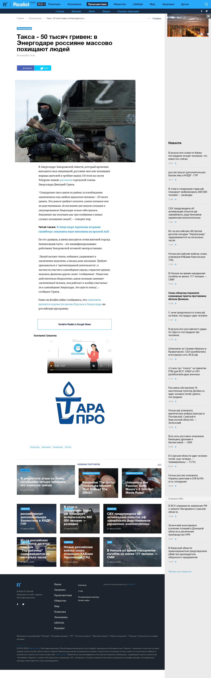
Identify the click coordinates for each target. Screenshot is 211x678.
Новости (25, 470)
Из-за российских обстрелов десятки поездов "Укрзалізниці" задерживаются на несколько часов (186, 236)
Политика (54, 4)
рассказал (66, 180)
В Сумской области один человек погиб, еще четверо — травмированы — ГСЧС (187, 458)
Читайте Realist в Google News (74, 324)
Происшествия (97, 4)
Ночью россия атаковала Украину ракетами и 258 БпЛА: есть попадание (186, 478)
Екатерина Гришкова (45, 335)
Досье (185, 4)
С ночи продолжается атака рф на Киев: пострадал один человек (187, 314)
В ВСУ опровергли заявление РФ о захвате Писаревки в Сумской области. (187, 508)
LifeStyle (138, 4)
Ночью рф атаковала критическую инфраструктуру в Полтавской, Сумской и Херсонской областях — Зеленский (186, 416)
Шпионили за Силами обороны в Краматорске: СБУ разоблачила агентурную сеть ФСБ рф (187, 351)
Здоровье (168, 4)
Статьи (60, 11)
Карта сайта (22, 645)
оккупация (46, 447)
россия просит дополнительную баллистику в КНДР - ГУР (186, 174)
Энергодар (34, 447)
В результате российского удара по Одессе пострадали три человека (187, 332)
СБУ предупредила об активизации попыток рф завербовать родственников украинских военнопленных (184, 213)
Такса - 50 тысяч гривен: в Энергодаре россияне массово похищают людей (66, 18)
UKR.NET (131, 584)
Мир (152, 4)
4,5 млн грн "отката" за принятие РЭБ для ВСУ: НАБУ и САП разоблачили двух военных (187, 371)
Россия (68, 447)
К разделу (157, 18)
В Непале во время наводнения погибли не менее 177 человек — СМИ (187, 276)
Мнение (76, 11)
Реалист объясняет (128, 11)
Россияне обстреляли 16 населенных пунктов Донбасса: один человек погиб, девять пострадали (186, 392)
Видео (106, 11)
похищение (58, 447)
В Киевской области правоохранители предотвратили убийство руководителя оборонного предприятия (187, 553)
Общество (120, 4)
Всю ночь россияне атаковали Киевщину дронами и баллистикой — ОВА (186, 439)
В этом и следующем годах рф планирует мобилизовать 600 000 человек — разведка (187, 191)
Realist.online (34, 648)
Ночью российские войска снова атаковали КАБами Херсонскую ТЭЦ (187, 256)
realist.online (61, 654)
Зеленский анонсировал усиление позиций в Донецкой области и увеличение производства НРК (186, 530)
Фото (92, 11)
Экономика (74, 4)
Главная (20, 18)
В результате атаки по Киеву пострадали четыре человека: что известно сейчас (187, 155)
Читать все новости (179, 571)
